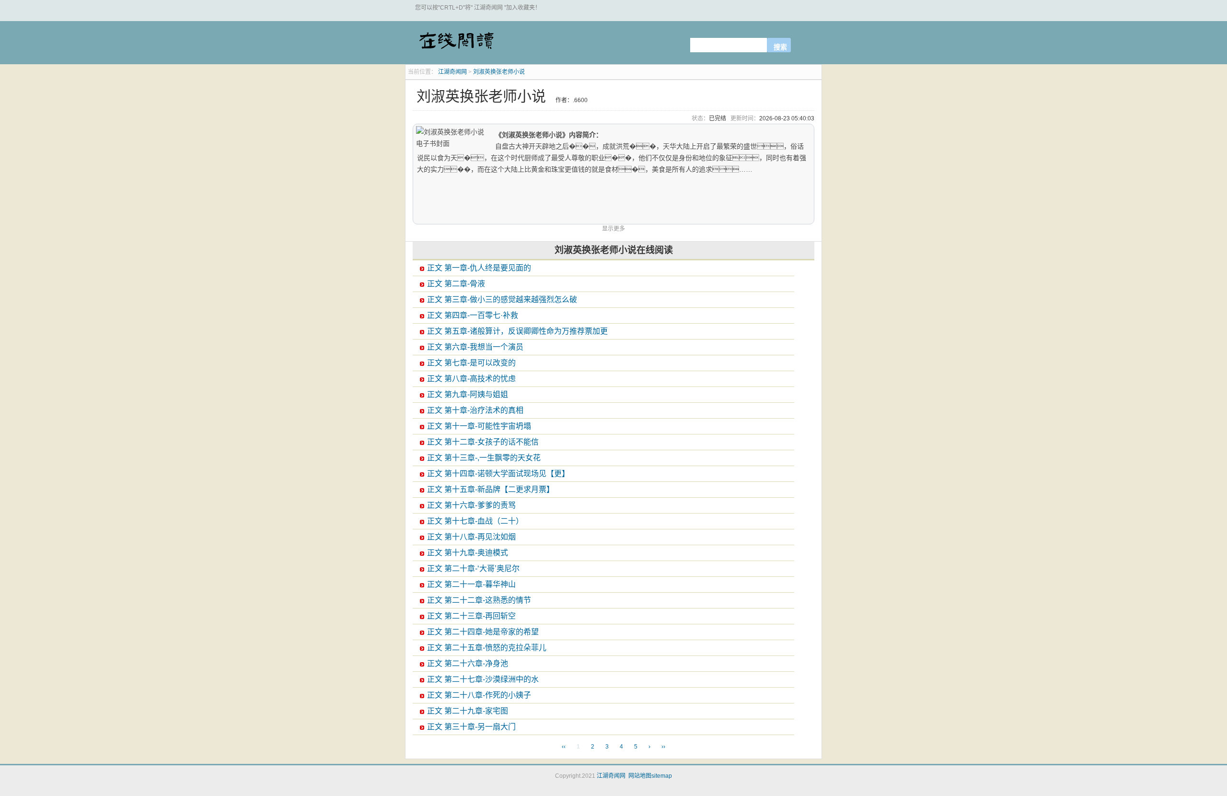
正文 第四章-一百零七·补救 (472, 315)
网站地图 (639, 776)
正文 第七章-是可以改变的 (471, 363)
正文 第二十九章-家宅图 (467, 711)
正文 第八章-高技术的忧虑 (471, 379)
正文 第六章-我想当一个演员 (475, 347)
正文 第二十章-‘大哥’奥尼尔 (473, 568)
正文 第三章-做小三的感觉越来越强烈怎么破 (502, 299)
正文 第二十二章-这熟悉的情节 (479, 600)
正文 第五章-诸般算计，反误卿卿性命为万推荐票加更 (517, 331)
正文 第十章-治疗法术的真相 (475, 410)
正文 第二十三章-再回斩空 (471, 616)
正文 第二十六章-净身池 (467, 663)
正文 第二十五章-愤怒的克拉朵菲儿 (486, 648)
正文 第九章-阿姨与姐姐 (467, 394)
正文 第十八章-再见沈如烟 (471, 537)
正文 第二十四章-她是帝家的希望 (483, 632)
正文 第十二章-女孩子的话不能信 (483, 442)
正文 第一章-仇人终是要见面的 (479, 268)
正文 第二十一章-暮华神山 (471, 584)
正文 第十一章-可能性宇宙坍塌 (479, 426)
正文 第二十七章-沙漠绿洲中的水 (483, 679)
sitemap (661, 776)
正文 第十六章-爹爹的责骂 (471, 505)
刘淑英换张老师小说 (499, 72)
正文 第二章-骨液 (456, 284)
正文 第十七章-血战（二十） (475, 521)
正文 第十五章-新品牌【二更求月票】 (490, 489)
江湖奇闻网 (455, 44)
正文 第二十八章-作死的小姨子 (479, 695)
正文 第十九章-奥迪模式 (467, 553)
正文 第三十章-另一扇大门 (471, 727)
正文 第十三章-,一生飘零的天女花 (484, 458)
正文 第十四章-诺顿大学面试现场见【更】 (498, 473)
